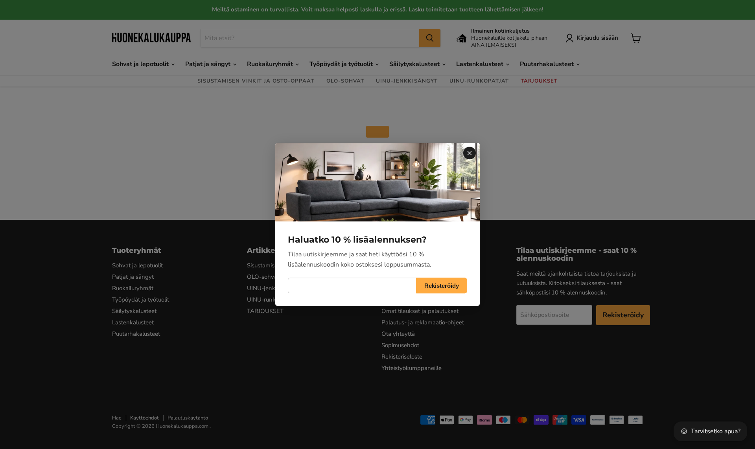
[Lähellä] (469, 153)
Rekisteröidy (441, 285)
